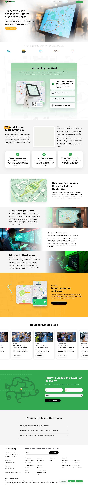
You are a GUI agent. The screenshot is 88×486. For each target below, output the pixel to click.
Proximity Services (29, 465)
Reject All (71, 481)
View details (17, 355)
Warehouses (40, 467)
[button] (53, 2)
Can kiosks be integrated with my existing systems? (34, 425)
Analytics (27, 467)
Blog (51, 460)
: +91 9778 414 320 (76, 465)
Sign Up (54, 452)
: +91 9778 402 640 (76, 460)
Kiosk (26, 470)
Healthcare (39, 465)
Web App (27, 472)
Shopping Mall (40, 460)
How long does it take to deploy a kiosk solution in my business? (38, 435)
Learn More (59, 303)
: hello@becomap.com (77, 467)
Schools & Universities (42, 470)
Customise (63, 481)
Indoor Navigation (29, 460)
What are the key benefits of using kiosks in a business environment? (39, 430)
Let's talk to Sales (11, 28)
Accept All (79, 481)
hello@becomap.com (10, 462)
